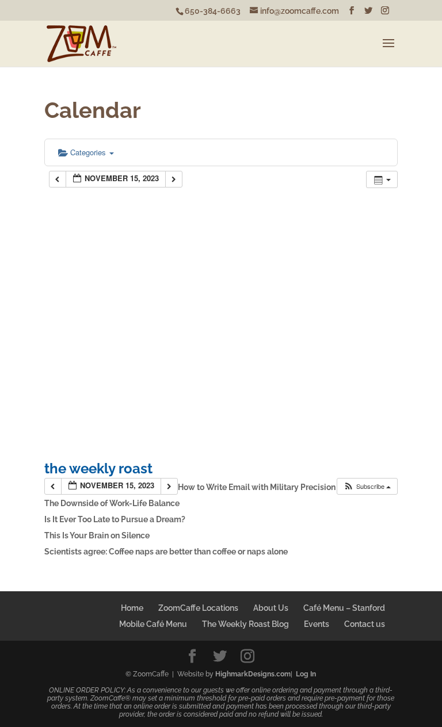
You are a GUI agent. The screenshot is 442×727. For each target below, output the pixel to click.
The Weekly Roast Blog (245, 624)
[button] (367, 486)
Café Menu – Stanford (344, 608)
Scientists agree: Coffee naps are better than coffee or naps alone (166, 551)
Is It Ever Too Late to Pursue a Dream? (114, 519)
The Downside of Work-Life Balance (112, 503)
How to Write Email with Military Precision (257, 487)
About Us (270, 608)
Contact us (364, 624)
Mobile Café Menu (153, 624)
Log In (306, 674)
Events (316, 624)
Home (132, 608)
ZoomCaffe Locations (198, 608)
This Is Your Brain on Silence (97, 535)
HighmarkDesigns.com (253, 674)
